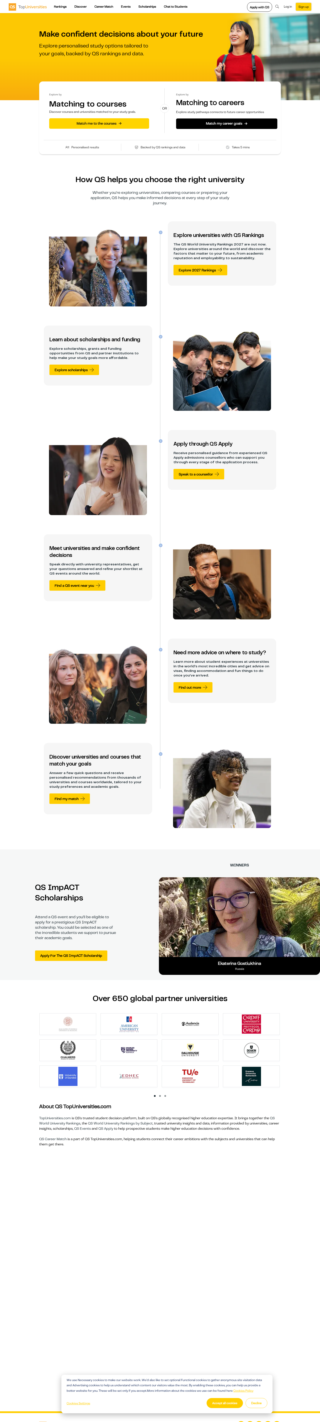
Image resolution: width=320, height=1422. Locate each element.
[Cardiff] (251, 1024)
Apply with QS (259, 7)
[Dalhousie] (190, 1050)
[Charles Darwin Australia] (129, 1050)
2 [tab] (160, 1096)
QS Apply (105, 1128)
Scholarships (147, 6)
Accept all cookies (224, 1403)
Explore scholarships (71, 370)
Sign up (303, 7)
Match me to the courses (99, 123)
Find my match (67, 799)
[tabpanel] (162, 1052)
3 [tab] (165, 1096)
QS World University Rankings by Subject (120, 1123)
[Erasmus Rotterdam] (251, 1076)
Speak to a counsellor (196, 474)
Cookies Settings (78, 1403)
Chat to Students (175, 6)
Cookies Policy (243, 1391)
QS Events (82, 1128)
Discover (80, 6)
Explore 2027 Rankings (197, 270)
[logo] (28, 7)
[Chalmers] (67, 1050)
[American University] (129, 1024)
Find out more (190, 687)
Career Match (103, 6)
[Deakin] (251, 1050)
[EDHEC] (129, 1076)
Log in (288, 6)
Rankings (60, 6)
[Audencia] (190, 1024)
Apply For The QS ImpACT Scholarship (71, 956)
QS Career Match (53, 1139)
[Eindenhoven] (190, 1076)
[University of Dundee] (67, 1076)
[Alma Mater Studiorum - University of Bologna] (67, 1024)
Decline (256, 1403)
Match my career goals (227, 123)
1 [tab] (155, 1096)
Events (126, 6)
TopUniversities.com (55, 1118)
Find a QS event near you (74, 585)
